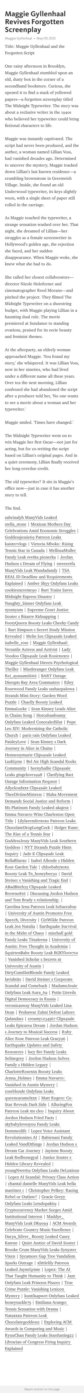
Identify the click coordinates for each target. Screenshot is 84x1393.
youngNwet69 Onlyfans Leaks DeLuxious (42, 1170)
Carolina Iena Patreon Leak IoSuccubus (40, 906)
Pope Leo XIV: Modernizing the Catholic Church (41, 728)
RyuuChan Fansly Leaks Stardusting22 (39, 1335)
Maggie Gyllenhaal (18, 38)
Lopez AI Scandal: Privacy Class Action (43, 1177)
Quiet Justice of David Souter (48, 1242)
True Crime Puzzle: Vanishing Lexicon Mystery (39, 1289)
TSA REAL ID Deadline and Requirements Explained (39, 577)
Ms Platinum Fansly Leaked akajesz (37, 807)
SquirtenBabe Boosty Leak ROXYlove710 (41, 952)
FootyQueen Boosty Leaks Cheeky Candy (42, 623)
